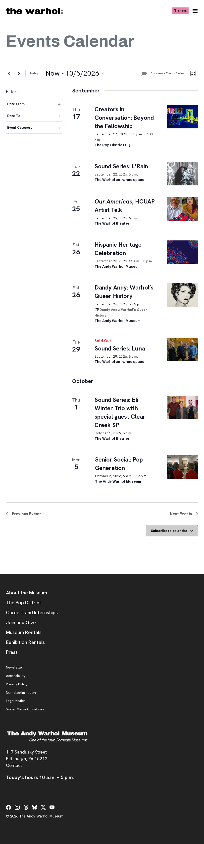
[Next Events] (19, 73)
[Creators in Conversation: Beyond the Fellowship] (182, 116)
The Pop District (23, 602)
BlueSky (34, 807)
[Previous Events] (9, 73)
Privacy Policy (16, 684)
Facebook (8, 807)
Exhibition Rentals (25, 642)
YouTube (52, 807)
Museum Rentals (24, 632)
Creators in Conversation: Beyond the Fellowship (124, 117)
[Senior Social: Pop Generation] (182, 467)
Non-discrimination (21, 693)
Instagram (17, 807)
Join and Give (21, 622)
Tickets (181, 10)
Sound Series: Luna (120, 348)
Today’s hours (40, 777)
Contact (14, 765)
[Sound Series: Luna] (182, 349)
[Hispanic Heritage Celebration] (182, 252)
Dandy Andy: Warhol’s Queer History (124, 292)
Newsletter (14, 667)
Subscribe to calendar (169, 530)
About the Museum (26, 592)
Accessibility (15, 676)
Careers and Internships (32, 612)
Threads (25, 807)
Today (33, 73)
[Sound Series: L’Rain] (182, 173)
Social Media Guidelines (25, 709)
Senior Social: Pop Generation (119, 464)
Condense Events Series (167, 73)
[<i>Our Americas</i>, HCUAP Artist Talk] (182, 209)
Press (12, 652)
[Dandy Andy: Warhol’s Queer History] (182, 295)
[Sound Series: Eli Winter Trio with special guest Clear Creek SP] (182, 407)
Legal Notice (16, 701)
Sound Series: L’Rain (121, 166)
